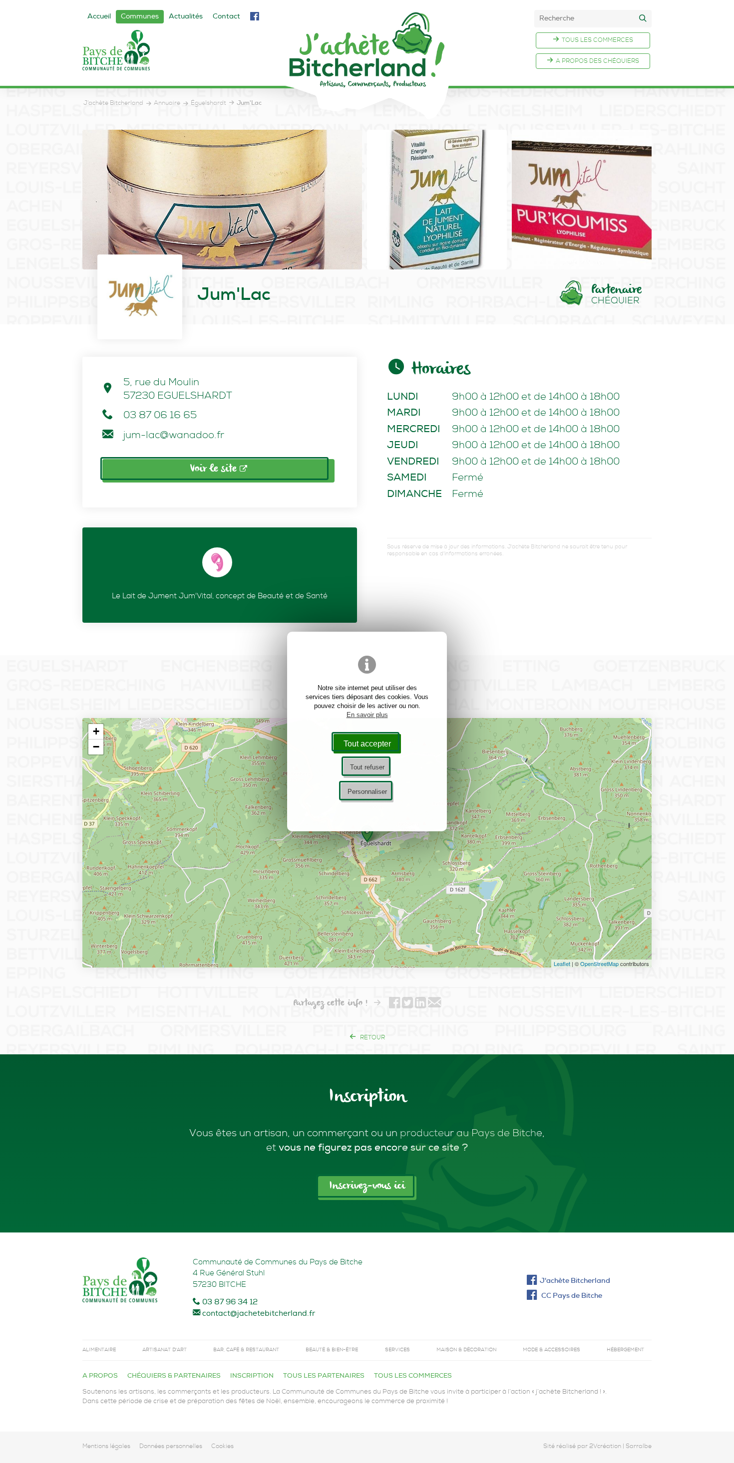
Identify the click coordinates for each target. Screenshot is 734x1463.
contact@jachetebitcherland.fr (258, 1314)
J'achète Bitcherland (575, 1281)
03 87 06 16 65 (160, 416)
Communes (140, 16)
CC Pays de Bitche (571, 1296)
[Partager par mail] (434, 1004)
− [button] (96, 746)
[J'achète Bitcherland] (367, 65)
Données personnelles (170, 1447)
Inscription (252, 1376)
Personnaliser (367, 791)
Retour (372, 1038)
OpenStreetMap (599, 964)
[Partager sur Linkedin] (420, 1004)
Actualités (186, 16)
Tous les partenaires (324, 1376)
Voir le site (215, 469)
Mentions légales (106, 1447)
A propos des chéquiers (597, 62)
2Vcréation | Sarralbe (620, 1447)
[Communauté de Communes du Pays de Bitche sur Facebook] (254, 17)
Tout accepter (367, 743)
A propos (100, 1376)
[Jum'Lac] (222, 199)
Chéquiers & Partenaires (174, 1376)
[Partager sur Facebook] (394, 1004)
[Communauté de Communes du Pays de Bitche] (119, 1282)
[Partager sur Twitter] (407, 1004)
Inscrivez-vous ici (367, 1186)
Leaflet (562, 964)
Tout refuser (367, 767)
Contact (226, 16)
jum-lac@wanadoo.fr (173, 436)
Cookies (222, 1447)
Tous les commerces (597, 41)
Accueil (99, 16)
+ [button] (96, 731)
